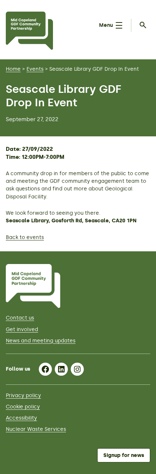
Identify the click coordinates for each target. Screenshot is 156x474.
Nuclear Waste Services (36, 429)
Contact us (20, 318)
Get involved (22, 329)
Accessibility (21, 418)
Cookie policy (23, 407)
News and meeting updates (40, 341)
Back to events (25, 237)
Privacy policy (23, 395)
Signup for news (123, 455)
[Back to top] (141, 236)
